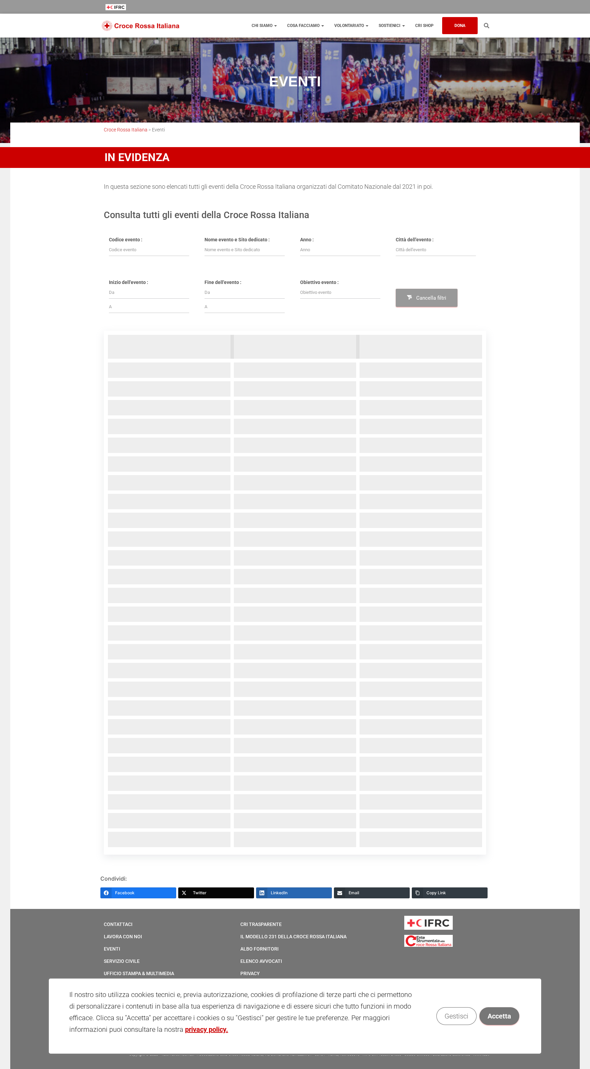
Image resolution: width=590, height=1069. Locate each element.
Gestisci (456, 1016)
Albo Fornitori (259, 949)
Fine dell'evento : (223, 282)
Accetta (499, 1016)
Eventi (112, 949)
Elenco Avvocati (261, 961)
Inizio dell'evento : (128, 282)
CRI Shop (424, 25)
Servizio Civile (122, 961)
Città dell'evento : (415, 239)
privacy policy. (206, 1029)
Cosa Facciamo (304, 25)
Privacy (250, 973)
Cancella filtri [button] (431, 298)
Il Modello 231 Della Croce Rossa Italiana (293, 936)
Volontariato (349, 25)
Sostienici (390, 25)
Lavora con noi (123, 936)
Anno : (307, 239)
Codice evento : (125, 239)
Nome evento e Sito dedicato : (237, 239)
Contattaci (118, 924)
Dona (459, 25)
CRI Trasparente (261, 924)
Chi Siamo (262, 25)
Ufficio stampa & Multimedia (139, 973)
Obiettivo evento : (319, 282)
